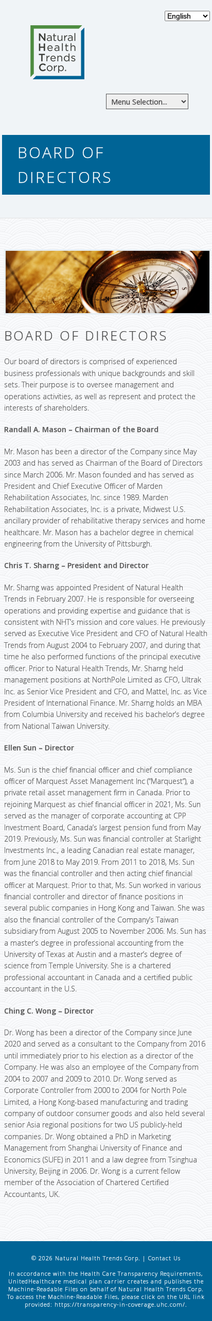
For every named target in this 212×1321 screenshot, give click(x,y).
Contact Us (164, 1258)
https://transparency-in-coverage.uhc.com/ (120, 1304)
